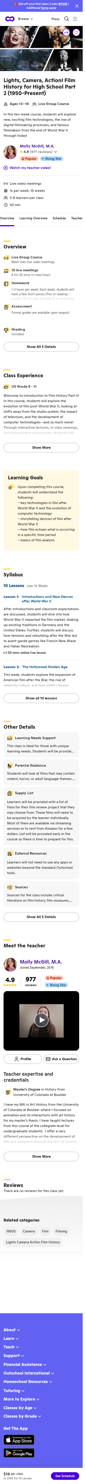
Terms (45, 8)
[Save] (76, 32)
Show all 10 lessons (41, 698)
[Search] (67, 19)
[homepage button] (10, 19)
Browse (23, 19)
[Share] (66, 32)
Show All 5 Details (41, 346)
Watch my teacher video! (30, 168)
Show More (41, 447)
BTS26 (62, 4)
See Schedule (65, 1476)
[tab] (7, 218)
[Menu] (75, 18)
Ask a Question (64, 1059)
